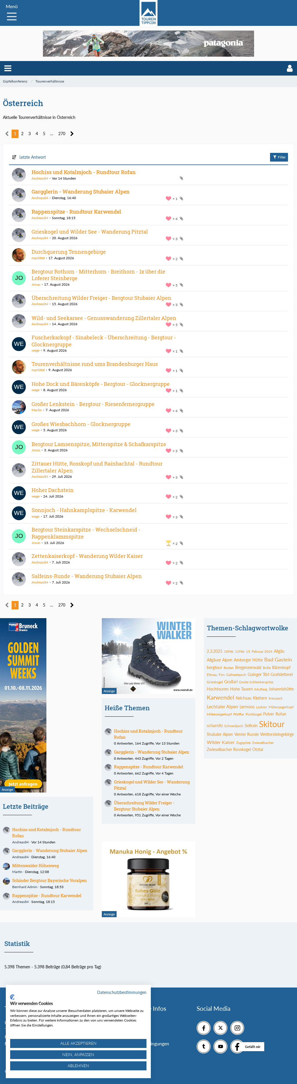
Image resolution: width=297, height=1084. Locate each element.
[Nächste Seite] (72, 134)
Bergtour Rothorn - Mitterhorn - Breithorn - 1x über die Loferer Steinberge (98, 275)
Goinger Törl (258, 674)
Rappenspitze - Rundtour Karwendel (76, 211)
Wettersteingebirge (277, 734)
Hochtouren (218, 688)
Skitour (272, 724)
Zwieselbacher (263, 742)
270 (61, 133)
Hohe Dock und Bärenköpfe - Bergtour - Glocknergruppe (101, 383)
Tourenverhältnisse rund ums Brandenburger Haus (95, 363)
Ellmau (212, 674)
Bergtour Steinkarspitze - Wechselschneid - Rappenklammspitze (86, 533)
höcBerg (260, 689)
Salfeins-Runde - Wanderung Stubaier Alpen (87, 576)
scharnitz (215, 725)
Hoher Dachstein (53, 489)
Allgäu (279, 651)
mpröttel (38, 258)
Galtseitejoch (236, 674)
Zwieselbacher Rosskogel (229, 749)
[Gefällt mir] (237, 1046)
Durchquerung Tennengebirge (69, 251)
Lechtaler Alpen (222, 706)
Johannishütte (281, 688)
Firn (222, 674)
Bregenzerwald (248, 667)
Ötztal (257, 749)
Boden (229, 668)
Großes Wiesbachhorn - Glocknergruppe (81, 424)
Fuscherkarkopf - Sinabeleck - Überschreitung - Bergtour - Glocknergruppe (104, 341)
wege (35, 350)
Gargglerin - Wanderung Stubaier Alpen (81, 191)
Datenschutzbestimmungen (121, 992)
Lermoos (247, 706)
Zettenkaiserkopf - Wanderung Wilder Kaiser (87, 555)
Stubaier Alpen (220, 734)
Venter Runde (246, 734)
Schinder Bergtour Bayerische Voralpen (49, 880)
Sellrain (251, 725)
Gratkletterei (282, 674)
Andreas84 (40, 178)
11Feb (240, 651)
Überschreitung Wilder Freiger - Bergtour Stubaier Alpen (101, 297)
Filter (281, 157)
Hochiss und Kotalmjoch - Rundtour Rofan (84, 172)
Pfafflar (238, 714)
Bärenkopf (281, 667)
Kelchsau (243, 697)
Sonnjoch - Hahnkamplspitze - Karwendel (84, 510)
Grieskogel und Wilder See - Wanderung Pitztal (90, 231)
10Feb (228, 651)
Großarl (231, 681)
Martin (37, 410)
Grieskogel (215, 682)
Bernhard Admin (24, 887)
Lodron (261, 707)
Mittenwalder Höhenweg (35, 865)
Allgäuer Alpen (219, 659)
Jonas (36, 284)
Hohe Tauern (241, 688)
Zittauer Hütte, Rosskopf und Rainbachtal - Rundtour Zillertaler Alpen (97, 467)
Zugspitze (243, 742)
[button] (8, 68)
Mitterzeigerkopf (219, 714)
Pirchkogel (254, 714)
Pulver (268, 713)
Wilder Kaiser (221, 742)
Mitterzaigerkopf (281, 707)
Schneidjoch (233, 726)
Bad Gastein (278, 659)
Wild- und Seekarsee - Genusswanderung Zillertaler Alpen (104, 317)
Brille (267, 668)
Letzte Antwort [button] (32, 157)
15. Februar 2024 (259, 651)
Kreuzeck (275, 698)
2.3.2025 (214, 651)
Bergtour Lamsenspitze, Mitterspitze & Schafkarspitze (99, 444)
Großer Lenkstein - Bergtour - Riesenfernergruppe (93, 403)
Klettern (260, 697)
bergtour (214, 667)
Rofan (281, 713)
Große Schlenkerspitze (256, 682)
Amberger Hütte (248, 659)
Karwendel (220, 697)
